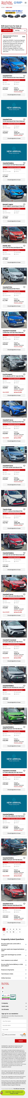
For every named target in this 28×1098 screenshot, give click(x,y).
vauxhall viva (7, 76)
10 (13, 932)
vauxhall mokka (8, 163)
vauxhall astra (8, 466)
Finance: (16, 87)
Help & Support (12, 1085)
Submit (21, 1041)
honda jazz (7, 246)
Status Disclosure (16, 1083)
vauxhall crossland (9, 331)
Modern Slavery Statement (14, 1082)
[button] (25, 66)
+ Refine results (7, 30)
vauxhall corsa (8, 420)
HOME (3, 7)
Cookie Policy (12, 1081)
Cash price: (5, 87)
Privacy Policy (5, 1081)
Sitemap (18, 1085)
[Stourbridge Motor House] (7, 2)
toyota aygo (7, 509)
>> (4, 935)
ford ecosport (7, 374)
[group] (14, 64)
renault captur (8, 204)
